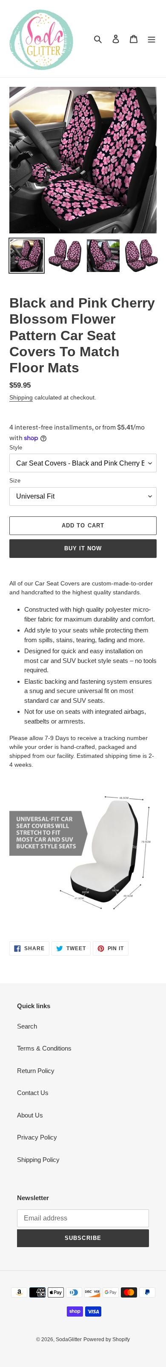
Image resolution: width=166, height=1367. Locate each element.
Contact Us (33, 1092)
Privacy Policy (37, 1137)
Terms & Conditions (44, 1048)
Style (15, 447)
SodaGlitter (69, 1339)
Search (27, 1026)
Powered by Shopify (106, 1339)
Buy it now (83, 548)
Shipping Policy (38, 1159)
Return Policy (35, 1070)
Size (14, 480)
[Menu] (151, 39)
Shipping (21, 397)
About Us (30, 1115)
